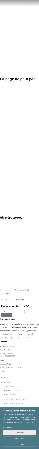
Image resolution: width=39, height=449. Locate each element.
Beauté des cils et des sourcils (13, 403)
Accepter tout (19, 433)
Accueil (3, 378)
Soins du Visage (9, 386)
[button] (35, 4)
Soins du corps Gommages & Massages (16, 399)
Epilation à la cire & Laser (12, 395)
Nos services (5, 382)
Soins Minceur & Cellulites (12, 391)
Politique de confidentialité (10, 367)
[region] (19, 428)
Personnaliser (19, 439)
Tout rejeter (19, 444)
